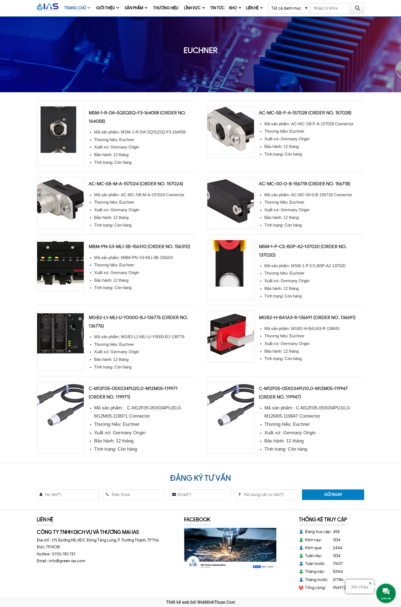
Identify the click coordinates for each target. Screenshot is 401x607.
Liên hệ (252, 8)
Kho (233, 8)
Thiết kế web (178, 602)
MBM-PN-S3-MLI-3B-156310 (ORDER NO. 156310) (139, 246)
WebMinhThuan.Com (216, 602)
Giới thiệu (105, 8)
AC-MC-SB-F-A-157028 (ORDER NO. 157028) (305, 113)
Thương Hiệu (165, 8)
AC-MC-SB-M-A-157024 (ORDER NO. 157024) (136, 184)
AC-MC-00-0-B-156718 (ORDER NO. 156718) (304, 184)
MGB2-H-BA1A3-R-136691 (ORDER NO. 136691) (307, 317)
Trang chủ (75, 8)
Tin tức (217, 8)
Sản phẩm (134, 8)
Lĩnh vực (192, 8)
